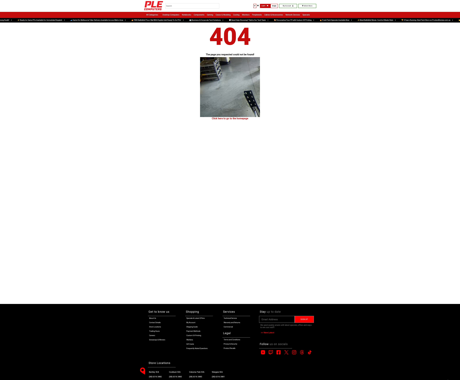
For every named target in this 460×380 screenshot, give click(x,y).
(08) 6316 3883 (175, 377)
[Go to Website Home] (153, 11)
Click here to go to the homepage (230, 118)
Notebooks (186, 15)
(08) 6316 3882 (155, 377)
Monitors (246, 15)
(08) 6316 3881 (218, 377)
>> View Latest (267, 332)
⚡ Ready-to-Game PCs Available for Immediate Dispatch (29, 20)
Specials (306, 15)
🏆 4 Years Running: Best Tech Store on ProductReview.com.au (415, 20)
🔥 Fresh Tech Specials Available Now (324, 20)
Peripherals (257, 15)
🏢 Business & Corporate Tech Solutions (194, 20)
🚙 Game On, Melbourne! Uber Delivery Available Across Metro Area (86, 20)
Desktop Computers (170, 15)
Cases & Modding (223, 15)
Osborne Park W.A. (197, 372)
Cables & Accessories (273, 15)
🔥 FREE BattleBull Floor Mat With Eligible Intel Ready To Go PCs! (146, 20)
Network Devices (292, 15)
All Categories (152, 15)
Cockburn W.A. (175, 372)
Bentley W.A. (154, 372)
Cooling (236, 15)
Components (199, 15)
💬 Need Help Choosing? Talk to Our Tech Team (236, 20)
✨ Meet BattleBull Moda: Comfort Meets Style (365, 20)
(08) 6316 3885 (195, 377)
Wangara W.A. (217, 372)
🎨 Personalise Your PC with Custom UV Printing (282, 20)
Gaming (210, 15)
